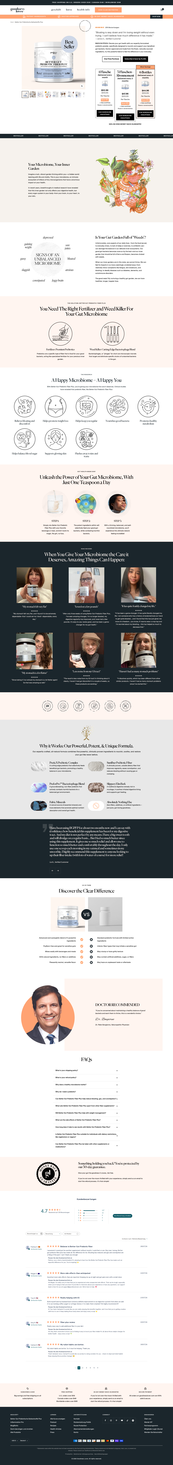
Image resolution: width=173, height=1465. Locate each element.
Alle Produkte (15, 1432)
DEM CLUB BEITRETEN (108, 10)
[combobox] (53, 1234)
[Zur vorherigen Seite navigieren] (75, 1367)
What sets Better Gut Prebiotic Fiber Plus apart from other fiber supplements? (84, 1106)
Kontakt (77, 1419)
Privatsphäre (69, 1454)
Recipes (53, 1426)
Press (52, 1432)
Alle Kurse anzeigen (57, 1419)
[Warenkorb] (161, 10)
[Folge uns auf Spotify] (133, 1420)
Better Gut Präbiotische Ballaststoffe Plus (26, 1419)
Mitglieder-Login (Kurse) (153, 1429)
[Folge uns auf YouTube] (122, 1420)
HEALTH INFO (83, 10)
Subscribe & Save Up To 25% (135, 59)
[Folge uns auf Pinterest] (116, 1420)
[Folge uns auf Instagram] (111, 1420)
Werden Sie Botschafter (153, 1432)
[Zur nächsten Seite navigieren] (98, 1367)
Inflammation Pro (17, 1422)
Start (12, 22)
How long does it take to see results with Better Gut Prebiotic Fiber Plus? (82, 1127)
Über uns (147, 1419)
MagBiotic (14, 1426)
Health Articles (55, 1429)
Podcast (53, 1422)
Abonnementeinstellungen (84, 1429)
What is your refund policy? (65, 1077)
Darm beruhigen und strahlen (21, 1429)
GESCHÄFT (56, 10)
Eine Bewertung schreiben (122, 1216)
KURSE (69, 10)
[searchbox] (33, 1233)
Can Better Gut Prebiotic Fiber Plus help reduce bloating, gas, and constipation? (85, 1099)
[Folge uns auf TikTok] (127, 1420)
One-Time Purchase (111, 59)
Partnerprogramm (151, 1426)
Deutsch (23, 1440)
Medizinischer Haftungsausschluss (83, 1454)
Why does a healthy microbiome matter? (70, 1085)
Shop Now (156, 16)
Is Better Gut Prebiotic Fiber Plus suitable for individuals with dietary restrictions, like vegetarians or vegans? (86, 1136)
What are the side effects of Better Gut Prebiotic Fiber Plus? (78, 1120)
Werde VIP (148, 1422)
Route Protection (80, 1426)
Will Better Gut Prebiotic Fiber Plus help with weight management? (80, 1113)
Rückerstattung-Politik (82, 1422)
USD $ (14, 1440)
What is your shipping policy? (66, 1070)
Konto (76, 1432)
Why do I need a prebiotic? (65, 1092)
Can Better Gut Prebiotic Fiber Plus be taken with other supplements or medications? (82, 1145)
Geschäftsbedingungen (101, 1454)
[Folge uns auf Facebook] (105, 1420)
